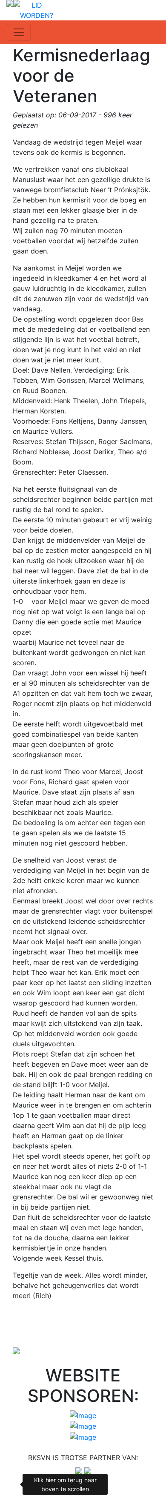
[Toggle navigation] (19, 32)
